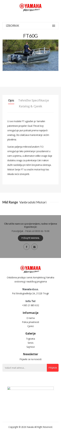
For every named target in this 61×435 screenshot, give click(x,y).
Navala (30, 426)
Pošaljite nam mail (30, 238)
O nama (31, 318)
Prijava (52, 367)
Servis (31, 342)
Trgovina (30, 338)
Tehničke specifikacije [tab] (33, 100)
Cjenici (30, 326)
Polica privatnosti (30, 322)
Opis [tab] (11, 100)
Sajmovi (31, 346)
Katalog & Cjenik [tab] (30, 106)
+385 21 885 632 (30, 305)
